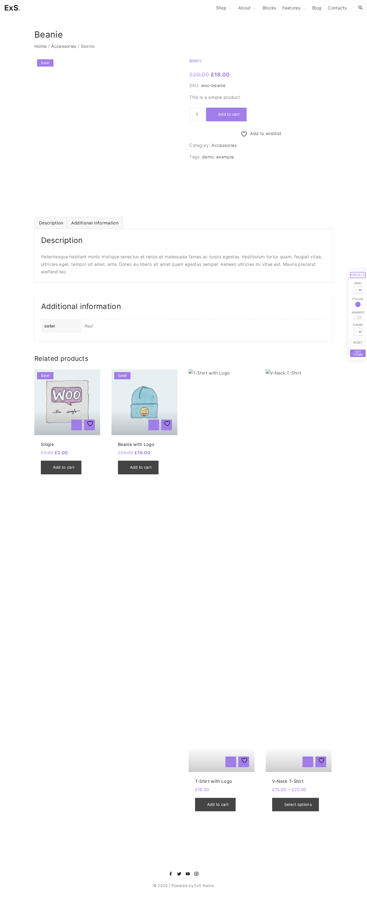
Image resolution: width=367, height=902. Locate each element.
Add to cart (229, 114)
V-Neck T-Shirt (288, 781)
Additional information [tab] (94, 223)
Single (47, 444)
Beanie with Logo (136, 444)
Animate (358, 312)
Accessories (63, 46)
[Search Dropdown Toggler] (360, 8)
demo (208, 156)
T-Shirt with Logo (213, 781)
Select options (298, 804)
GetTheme (358, 353)
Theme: (358, 324)
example (225, 156)
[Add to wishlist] (89, 425)
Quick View (76, 425)
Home (40, 46)
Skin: (358, 283)
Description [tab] (51, 223)
